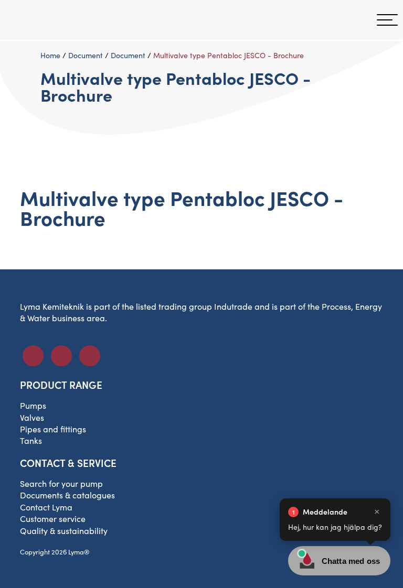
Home (50, 55)
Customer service (53, 518)
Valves (32, 417)
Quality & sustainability (64, 530)
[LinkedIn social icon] (61, 355)
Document (85, 55)
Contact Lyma (46, 507)
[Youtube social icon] (89, 355)
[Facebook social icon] (33, 355)
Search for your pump (61, 483)
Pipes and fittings (53, 428)
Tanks (31, 440)
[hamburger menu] (387, 20)
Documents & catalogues (67, 494)
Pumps (33, 405)
